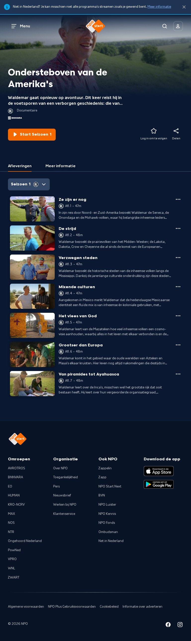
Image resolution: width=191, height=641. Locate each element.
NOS (11, 523)
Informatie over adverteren (142, 606)
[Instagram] (180, 625)
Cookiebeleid (109, 606)
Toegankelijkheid (65, 477)
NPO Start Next (109, 486)
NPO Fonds (106, 523)
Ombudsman (108, 532)
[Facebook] (168, 625)
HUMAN (14, 495)
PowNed (14, 550)
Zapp (102, 477)
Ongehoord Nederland (25, 541)
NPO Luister (107, 504)
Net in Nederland (111, 541)
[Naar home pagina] (95, 26)
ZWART (13, 577)
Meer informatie (159, 6)
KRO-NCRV (16, 504)
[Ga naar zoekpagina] (165, 26)
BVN (101, 495)
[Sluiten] (184, 7)
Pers (56, 486)
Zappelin (105, 468)
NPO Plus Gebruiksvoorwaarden (72, 606)
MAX (11, 514)
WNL (11, 568)
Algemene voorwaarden (26, 606)
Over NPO (60, 468)
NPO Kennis (107, 514)
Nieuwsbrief (62, 495)
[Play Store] (159, 484)
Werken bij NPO (64, 504)
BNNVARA (15, 477)
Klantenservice (64, 514)
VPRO (12, 559)
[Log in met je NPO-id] (178, 26)
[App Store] (159, 471)
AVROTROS (16, 468)
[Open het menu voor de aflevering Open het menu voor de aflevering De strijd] (178, 228)
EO (10, 486)
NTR (11, 532)
